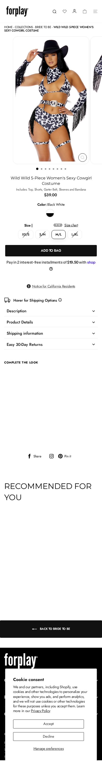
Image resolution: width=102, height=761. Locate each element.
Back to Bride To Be (54, 629)
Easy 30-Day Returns (25, 344)
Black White (50, 213)
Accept (48, 723)
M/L (58, 234)
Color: (51, 204)
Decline (48, 736)
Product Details (20, 322)
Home (8, 27)
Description (16, 311)
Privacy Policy (40, 711)
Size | (51, 225)
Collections (24, 27)
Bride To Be (43, 27)
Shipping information (25, 333)
